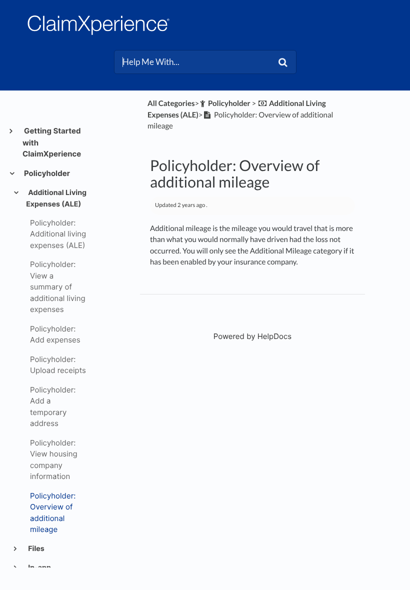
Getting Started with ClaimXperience (51, 142)
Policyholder (46, 173)
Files (35, 548)
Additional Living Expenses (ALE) (56, 198)
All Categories (171, 103)
